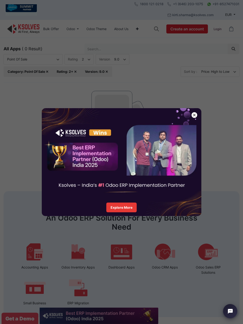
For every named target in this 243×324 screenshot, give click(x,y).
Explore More (121, 207)
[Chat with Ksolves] (230, 311)
